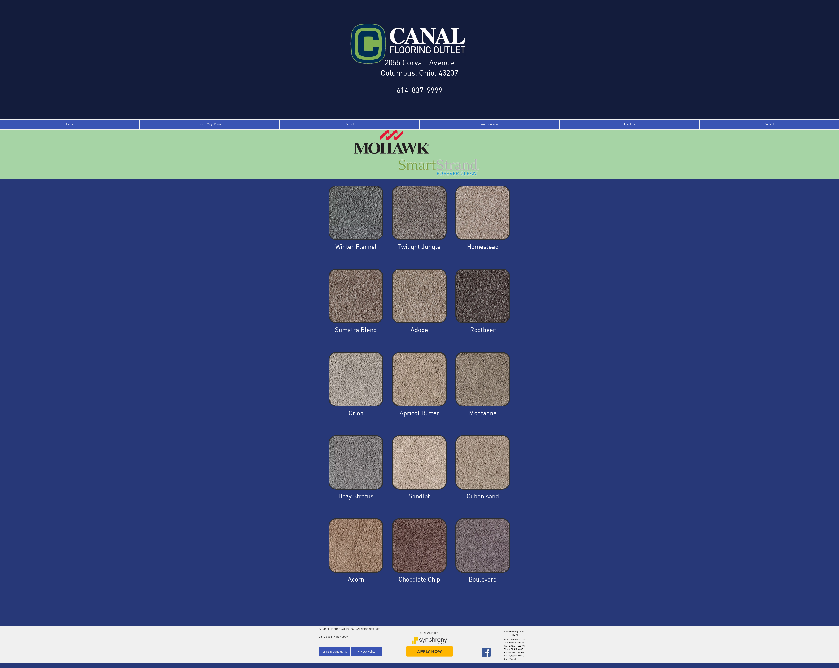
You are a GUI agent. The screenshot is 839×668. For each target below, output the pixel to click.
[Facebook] (486, 652)
